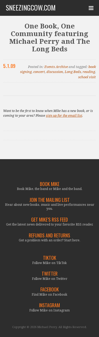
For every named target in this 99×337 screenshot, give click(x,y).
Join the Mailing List (49, 200)
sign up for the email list (64, 115)
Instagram (49, 305)
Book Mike (49, 184)
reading (89, 71)
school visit (87, 77)
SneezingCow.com (31, 8)
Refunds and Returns (49, 235)
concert (39, 71)
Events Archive (56, 66)
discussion (54, 71)
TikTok (49, 258)
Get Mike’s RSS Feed (49, 220)
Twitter (50, 274)
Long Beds (73, 71)
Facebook (49, 289)
